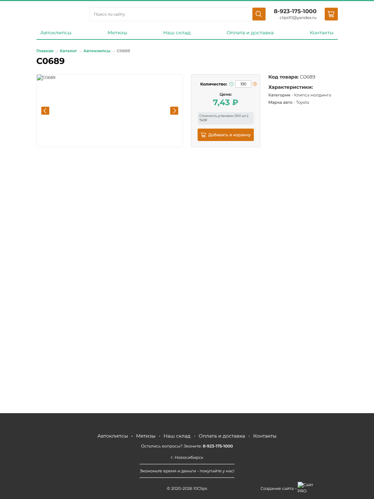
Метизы (117, 33)
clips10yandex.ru (298, 17)
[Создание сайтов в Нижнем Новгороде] (308, 488)
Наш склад (177, 33)
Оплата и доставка (250, 33)
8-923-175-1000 (295, 11)
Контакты (322, 33)
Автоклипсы (56, 33)
